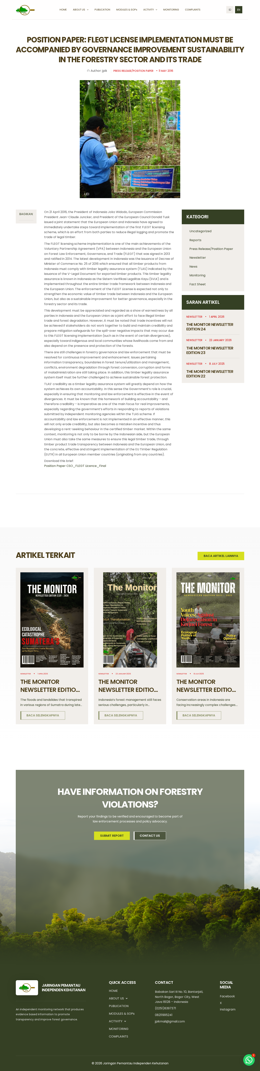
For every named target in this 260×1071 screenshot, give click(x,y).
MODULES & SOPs (122, 1013)
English (238, 9)
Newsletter (197, 257)
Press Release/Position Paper (211, 249)
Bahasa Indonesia (230, 9)
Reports (195, 240)
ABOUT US (116, 998)
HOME (113, 991)
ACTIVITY (115, 1021)
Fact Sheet (197, 284)
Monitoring (197, 275)
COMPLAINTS (118, 1036)
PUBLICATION (118, 1006)
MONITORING (118, 1029)
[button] (87, 9)
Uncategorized (200, 231)
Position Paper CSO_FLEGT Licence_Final (75, 466)
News (193, 266)
